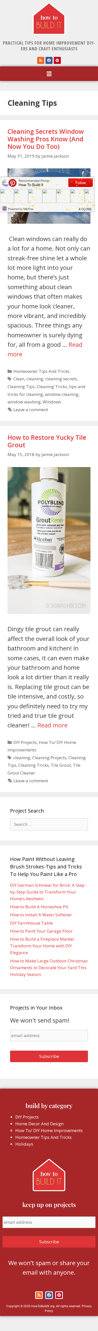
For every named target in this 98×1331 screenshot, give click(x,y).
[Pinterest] (57, 60)
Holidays (24, 1144)
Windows (52, 402)
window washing (24, 402)
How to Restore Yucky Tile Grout (47, 441)
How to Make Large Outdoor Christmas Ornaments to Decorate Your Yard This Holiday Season (49, 967)
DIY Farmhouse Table (31, 923)
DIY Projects (25, 742)
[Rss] (40, 60)
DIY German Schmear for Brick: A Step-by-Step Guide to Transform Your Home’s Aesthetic (48, 892)
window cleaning (61, 394)
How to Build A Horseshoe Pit (39, 907)
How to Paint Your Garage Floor (41, 931)
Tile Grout (61, 765)
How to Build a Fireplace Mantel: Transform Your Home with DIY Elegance (42, 945)
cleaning (34, 379)
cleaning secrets (61, 379)
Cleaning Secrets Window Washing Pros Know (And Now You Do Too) (46, 139)
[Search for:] (49, 824)
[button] (49, 73)
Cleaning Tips (21, 386)
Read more (52, 725)
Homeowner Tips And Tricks (41, 371)
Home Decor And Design (39, 1124)
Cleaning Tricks (52, 386)
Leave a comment (30, 409)
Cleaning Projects (49, 757)
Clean (18, 379)
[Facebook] (49, 60)
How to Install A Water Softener (41, 915)
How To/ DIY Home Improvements (49, 1130)
